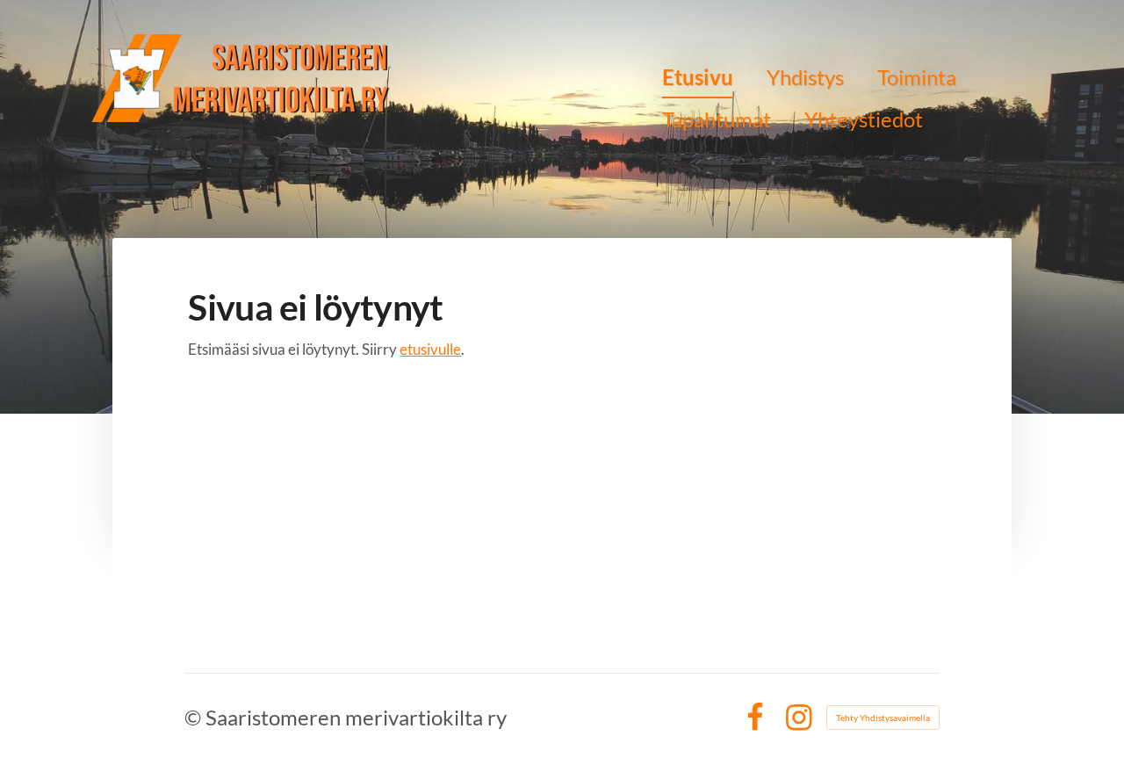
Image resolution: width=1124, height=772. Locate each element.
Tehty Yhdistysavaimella (883, 717)
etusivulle (430, 349)
